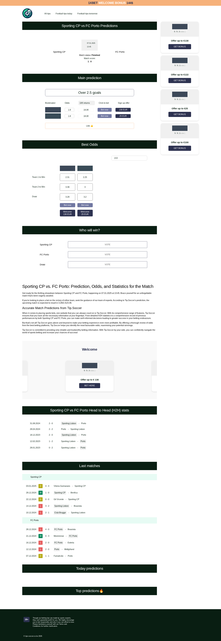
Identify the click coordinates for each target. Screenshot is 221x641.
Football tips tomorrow (87, 14)
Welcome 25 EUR (85, 213)
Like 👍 (89, 126)
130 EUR (123, 110)
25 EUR (123, 116)
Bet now (104, 110)
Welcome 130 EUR (67, 213)
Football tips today (64, 14)
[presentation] (43, 376)
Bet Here (89, 385)
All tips (47, 14)
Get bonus (180, 47)
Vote (107, 244)
